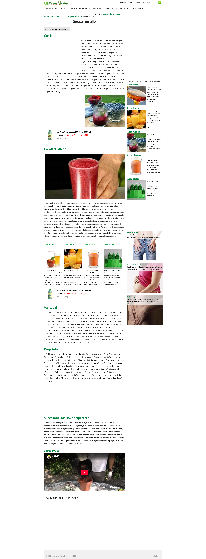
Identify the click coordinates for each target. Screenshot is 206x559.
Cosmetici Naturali (110, 8)
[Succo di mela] (53, 259)
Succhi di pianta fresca (72, 16)
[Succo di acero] (93, 259)
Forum (124, 2)
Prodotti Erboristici (68, 8)
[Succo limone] (73, 259)
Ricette (141, 8)
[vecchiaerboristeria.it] (56, 3)
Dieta (134, 8)
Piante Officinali (51, 8)
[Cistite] (145, 309)
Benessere (97, 8)
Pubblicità (155, 556)
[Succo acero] (137, 95)
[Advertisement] (69, 14)
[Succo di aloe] (113, 259)
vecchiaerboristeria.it (111, 14)
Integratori (125, 8)
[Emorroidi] (145, 245)
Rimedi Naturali (85, 8)
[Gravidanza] (145, 277)
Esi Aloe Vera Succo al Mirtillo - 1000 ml (74, 132)
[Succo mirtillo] (137, 142)
